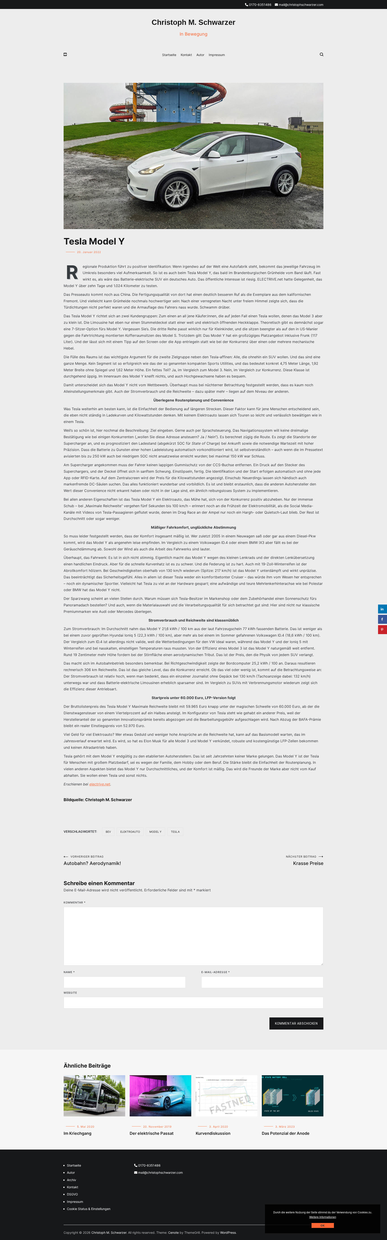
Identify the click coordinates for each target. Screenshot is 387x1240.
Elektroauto (130, 831)
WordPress (228, 1232)
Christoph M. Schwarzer (193, 22)
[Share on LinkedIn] (382, 609)
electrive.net (99, 784)
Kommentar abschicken (296, 1023)
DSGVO (72, 1194)
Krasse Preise (304, 860)
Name (69, 972)
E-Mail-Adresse (215, 972)
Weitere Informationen (322, 1217)
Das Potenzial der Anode (286, 1133)
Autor (200, 55)
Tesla (175, 831)
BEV (108, 831)
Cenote (173, 1232)
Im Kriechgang (77, 1133)
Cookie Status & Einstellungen (88, 1209)
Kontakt (186, 55)
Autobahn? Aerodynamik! (92, 860)
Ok (322, 1225)
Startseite (169, 55)
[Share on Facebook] (382, 619)
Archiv (71, 1180)
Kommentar (75, 902)
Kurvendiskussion (213, 1133)
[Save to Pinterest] (382, 629)
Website (70, 992)
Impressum (217, 55)
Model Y (155, 831)
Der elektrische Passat (152, 1133)
